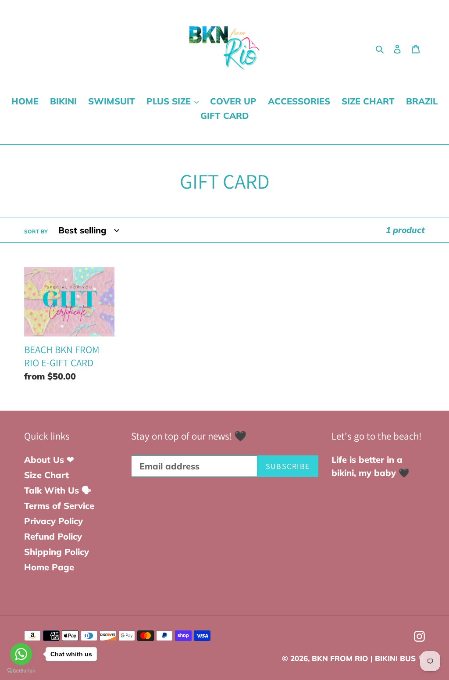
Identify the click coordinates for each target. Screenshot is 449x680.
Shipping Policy (56, 551)
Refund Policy (53, 536)
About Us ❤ (49, 459)
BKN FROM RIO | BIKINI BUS (364, 658)
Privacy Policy (53, 520)
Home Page (49, 567)
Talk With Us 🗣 (57, 490)
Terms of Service (59, 505)
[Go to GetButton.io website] (21, 671)
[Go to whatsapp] (21, 654)
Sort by (36, 231)
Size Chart (46, 474)
